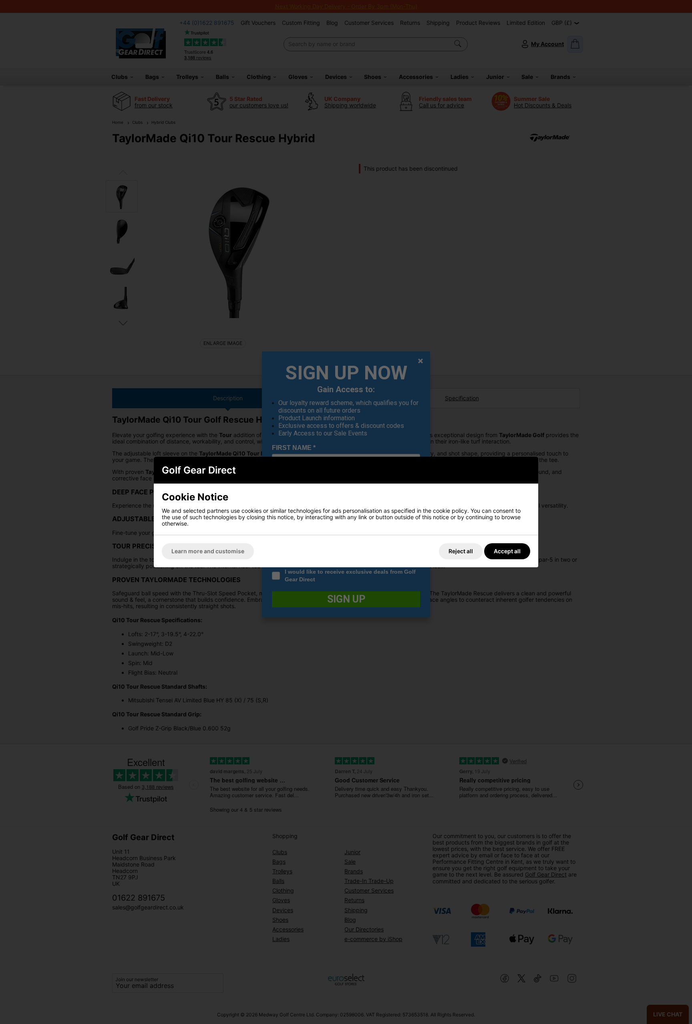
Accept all (507, 551)
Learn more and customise (207, 551)
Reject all (461, 551)
